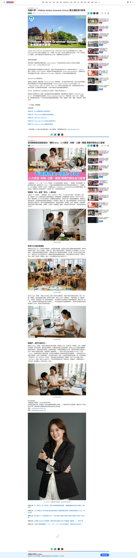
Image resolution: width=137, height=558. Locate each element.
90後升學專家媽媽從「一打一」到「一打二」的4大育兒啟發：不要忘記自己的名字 (57, 524)
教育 (32, 8)
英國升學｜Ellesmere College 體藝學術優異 (40, 124)
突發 (100, 81)
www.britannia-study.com (39, 408)
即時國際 (101, 89)
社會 (100, 74)
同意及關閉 (104, 554)
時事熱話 (101, 44)
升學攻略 (36, 8)
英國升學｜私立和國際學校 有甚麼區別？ (39, 111)
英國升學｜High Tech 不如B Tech (37, 118)
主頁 (29, 8)
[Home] (10, 2)
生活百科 (101, 52)
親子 (35, 140)
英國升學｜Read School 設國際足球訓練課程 (41, 114)
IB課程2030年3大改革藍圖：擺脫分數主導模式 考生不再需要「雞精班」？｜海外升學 (58, 521)
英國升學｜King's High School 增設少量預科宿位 (42, 121)
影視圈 (100, 22)
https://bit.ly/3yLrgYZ (73, 129)
